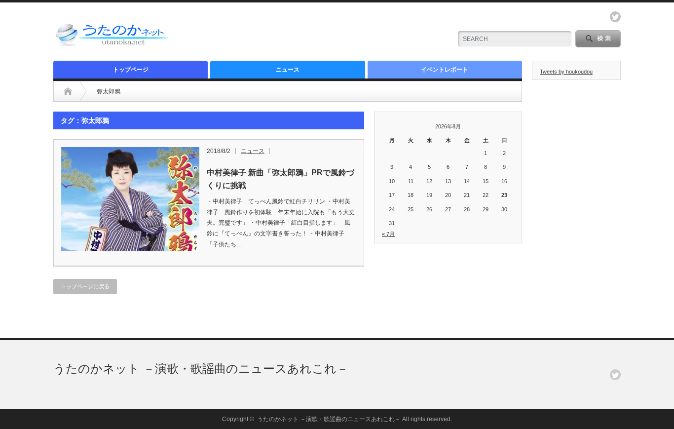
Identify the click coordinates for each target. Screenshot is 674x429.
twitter (615, 16)
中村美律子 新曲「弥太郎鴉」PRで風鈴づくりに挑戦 (280, 179)
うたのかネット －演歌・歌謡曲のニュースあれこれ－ (200, 368)
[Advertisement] (327, 32)
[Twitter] (615, 374)
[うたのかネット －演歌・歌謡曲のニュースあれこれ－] (112, 45)
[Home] (68, 91)
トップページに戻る (85, 286)
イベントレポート (444, 69)
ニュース (288, 69)
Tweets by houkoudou (566, 72)
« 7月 (388, 234)
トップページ (131, 69)
